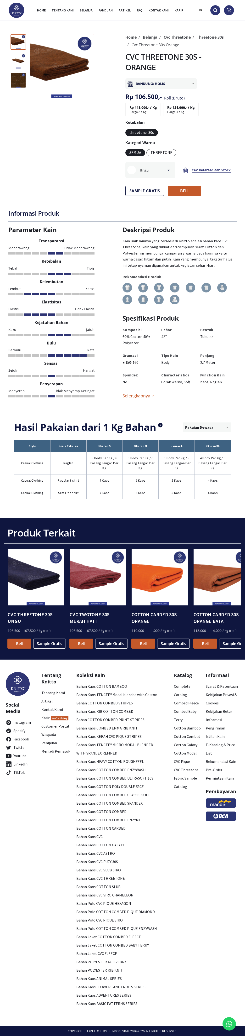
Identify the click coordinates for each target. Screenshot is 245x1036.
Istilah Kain (215, 736)
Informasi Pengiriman (215, 723)
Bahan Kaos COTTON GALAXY (100, 845)
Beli (19, 643)
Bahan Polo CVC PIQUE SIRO (99, 920)
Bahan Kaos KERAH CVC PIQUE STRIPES (109, 736)
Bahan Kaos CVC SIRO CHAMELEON (105, 895)
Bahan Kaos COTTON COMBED (101, 811)
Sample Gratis (49, 643)
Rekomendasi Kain (221, 761)
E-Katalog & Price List (220, 748)
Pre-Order (214, 769)
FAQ (140, 10)
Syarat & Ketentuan (222, 686)
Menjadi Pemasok (55, 751)
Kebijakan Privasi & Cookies (221, 698)
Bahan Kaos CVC (89, 836)
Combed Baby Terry (185, 715)
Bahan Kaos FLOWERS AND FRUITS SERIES (110, 986)
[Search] (215, 10)
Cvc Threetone (177, 37)
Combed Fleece (186, 703)
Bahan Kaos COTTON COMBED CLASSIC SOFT (113, 794)
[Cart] (229, 10)
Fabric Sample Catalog (185, 782)
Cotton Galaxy (185, 744)
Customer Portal (55, 726)
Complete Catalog (182, 690)
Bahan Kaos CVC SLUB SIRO (98, 870)
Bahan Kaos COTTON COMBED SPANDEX (109, 803)
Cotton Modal (185, 753)
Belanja (86, 10)
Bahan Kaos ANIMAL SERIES (99, 978)
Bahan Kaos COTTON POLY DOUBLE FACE (110, 786)
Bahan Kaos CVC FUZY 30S (97, 861)
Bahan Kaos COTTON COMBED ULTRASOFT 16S (114, 778)
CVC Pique (182, 761)
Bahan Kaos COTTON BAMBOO (101, 686)
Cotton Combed (187, 736)
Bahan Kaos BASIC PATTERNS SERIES (106, 1003)
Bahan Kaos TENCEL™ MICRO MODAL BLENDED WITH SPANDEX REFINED (114, 748)
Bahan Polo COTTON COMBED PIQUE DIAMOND (115, 911)
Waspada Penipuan (49, 738)
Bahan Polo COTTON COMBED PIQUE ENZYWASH (116, 928)
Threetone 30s (210, 37)
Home (41, 10)
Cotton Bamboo (187, 728)
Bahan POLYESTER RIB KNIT (99, 970)
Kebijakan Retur (219, 711)
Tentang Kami (63, 10)
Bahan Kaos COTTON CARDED (101, 828)
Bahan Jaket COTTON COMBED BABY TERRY (112, 945)
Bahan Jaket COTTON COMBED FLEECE (108, 936)
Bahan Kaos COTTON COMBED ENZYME (108, 819)
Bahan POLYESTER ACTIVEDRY (101, 961)
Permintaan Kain (220, 778)
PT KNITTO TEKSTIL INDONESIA (106, 1031)
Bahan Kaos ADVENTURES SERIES (103, 995)
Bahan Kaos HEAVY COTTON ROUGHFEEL (110, 761)
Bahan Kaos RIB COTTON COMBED (104, 711)
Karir (179, 10)
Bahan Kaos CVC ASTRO (95, 853)
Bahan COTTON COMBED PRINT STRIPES (110, 719)
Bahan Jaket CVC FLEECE (96, 953)
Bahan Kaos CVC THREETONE (100, 878)
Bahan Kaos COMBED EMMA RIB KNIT (107, 728)
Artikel (125, 10)
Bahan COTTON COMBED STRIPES (104, 703)
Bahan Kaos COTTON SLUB (98, 886)
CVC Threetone (186, 769)
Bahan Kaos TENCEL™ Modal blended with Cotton (116, 694)
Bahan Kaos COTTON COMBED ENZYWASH (111, 769)
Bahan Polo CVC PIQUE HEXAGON (103, 903)
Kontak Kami (52, 709)
